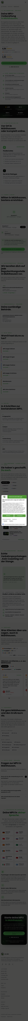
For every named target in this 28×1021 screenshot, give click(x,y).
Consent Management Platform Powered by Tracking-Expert (14, 524)
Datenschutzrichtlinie (6, 519)
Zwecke (5, 521)
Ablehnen (8, 515)
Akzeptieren (20, 515)
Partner (11, 521)
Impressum (14, 519)
